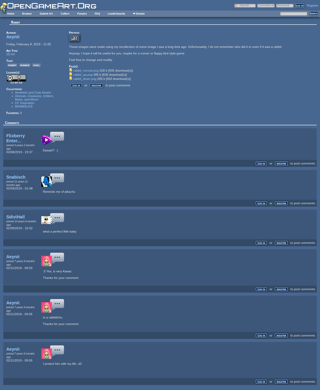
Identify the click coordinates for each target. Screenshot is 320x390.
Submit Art (46, 13)
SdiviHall (15, 216)
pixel (36, 65)
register (96, 85)
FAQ (97, 13)
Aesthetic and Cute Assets (33, 92)
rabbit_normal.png (86, 70)
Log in (76, 85)
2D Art (10, 54)
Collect (65, 13)
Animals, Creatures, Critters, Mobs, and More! (34, 97)
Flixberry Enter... (15, 138)
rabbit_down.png (84, 78)
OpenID (244, 5)
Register (312, 5)
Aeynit (13, 36)
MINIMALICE (24, 106)
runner (24, 65)
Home (10, 13)
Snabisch (15, 177)
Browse (27, 13)
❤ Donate (139, 13)
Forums (82, 13)
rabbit (12, 65)
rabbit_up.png (83, 74)
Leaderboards (116, 13)
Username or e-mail (266, 5)
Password (283, 5)
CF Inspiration (24, 103)
